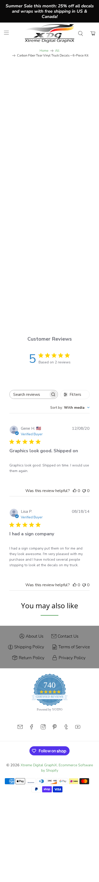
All (57, 50)
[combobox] (70, 407)
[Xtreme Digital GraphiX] (49, 33)
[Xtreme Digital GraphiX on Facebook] (31, 728)
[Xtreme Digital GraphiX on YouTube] (77, 728)
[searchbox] (29, 394)
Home (44, 50)
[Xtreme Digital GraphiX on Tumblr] (66, 728)
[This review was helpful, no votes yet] (74, 491)
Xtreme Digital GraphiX (39, 765)
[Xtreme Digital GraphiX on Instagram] (43, 728)
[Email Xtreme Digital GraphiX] (20, 728)
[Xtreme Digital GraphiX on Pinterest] (54, 728)
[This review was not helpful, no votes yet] (84, 491)
